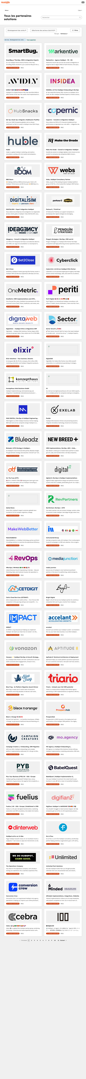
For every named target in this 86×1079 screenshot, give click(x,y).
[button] (80, 10)
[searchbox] (61, 17)
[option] (16, 30)
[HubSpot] (5, 2)
